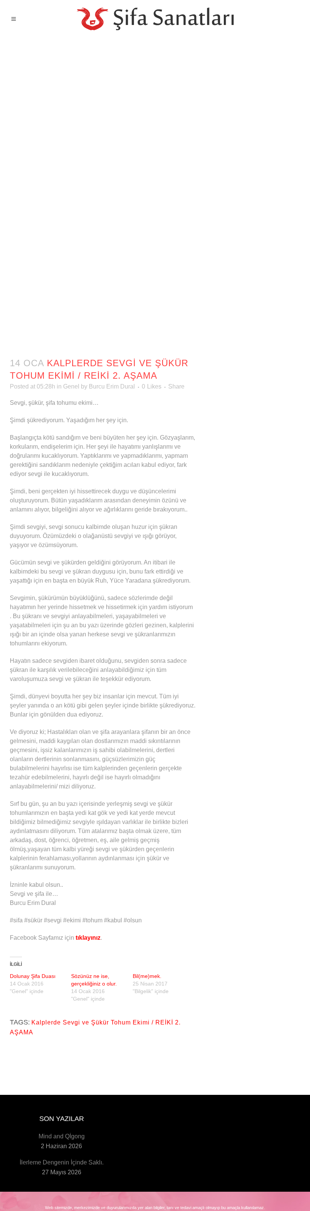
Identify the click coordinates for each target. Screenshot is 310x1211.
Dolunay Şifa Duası (33, 976)
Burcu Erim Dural (112, 386)
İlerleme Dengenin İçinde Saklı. (62, 1162)
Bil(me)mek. (147, 976)
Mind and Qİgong (62, 1136)
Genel (71, 386)
